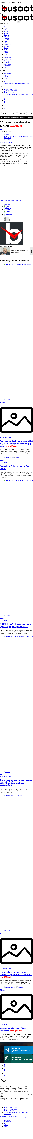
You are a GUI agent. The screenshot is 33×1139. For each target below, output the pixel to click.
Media (5, 54)
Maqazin (6, 36)
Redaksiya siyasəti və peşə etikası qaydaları (16, 83)
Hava (8, 2)
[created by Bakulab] (18, 1135)
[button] (6, 218)
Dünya (6, 33)
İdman (5, 41)
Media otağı (7, 78)
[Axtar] (18, 22)
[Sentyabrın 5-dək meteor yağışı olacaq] (11, 457)
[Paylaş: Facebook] (7, 204)
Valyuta (3, 2)
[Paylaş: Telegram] (7, 211)
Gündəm (6, 27)
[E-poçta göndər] (6, 216)
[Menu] (0, 13)
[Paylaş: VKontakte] (7, 213)
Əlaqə (5, 75)
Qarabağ (6, 61)
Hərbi (5, 49)
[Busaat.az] (16, 11)
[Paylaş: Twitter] (6, 206)
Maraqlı (6, 51)
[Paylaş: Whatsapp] (7, 208)
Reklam (6, 76)
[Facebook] (4, 99)
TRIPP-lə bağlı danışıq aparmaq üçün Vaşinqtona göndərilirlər (15, 625)
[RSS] (4, 108)
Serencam (6, 56)
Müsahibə (6, 43)
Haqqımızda (7, 73)
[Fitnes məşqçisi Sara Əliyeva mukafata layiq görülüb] (13, 987)
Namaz (13, 2)
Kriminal (6, 52)
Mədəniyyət (7, 38)
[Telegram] (4, 104)
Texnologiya (7, 44)
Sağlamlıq (6, 46)
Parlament (6, 62)
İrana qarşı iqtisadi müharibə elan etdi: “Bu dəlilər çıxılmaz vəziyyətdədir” (16, 782)
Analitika (6, 39)
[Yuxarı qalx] (0, 1138)
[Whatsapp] (4, 105)
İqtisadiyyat (7, 30)
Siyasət (6, 28)
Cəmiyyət (6, 35)
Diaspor (6, 48)
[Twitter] (4, 100)
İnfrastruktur (7, 57)
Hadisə (6, 31)
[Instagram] (4, 102)
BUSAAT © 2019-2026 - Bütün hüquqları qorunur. (15, 1117)
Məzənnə (6, 80)
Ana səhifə (7, 1120)
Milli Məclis (7, 64)
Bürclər (20, 2)
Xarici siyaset (7, 59)
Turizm (6, 67)
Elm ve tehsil (7, 65)
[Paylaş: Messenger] (7, 209)
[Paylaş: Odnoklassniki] (8, 214)
